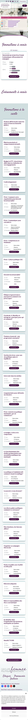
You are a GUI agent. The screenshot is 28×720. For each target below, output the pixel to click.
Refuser (14, 712)
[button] (26, 693)
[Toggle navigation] (24, 6)
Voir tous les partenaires (13, 660)
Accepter (14, 708)
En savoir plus (13, 76)
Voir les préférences (14, 715)
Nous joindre (23, 1)
